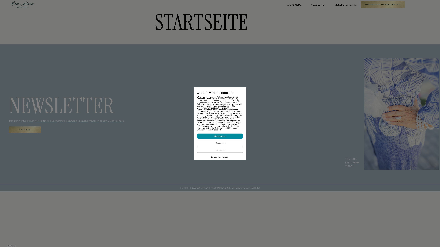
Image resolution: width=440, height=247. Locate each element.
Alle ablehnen (220, 143)
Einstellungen (220, 150)
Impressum (225, 157)
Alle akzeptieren (220, 136)
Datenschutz (215, 157)
